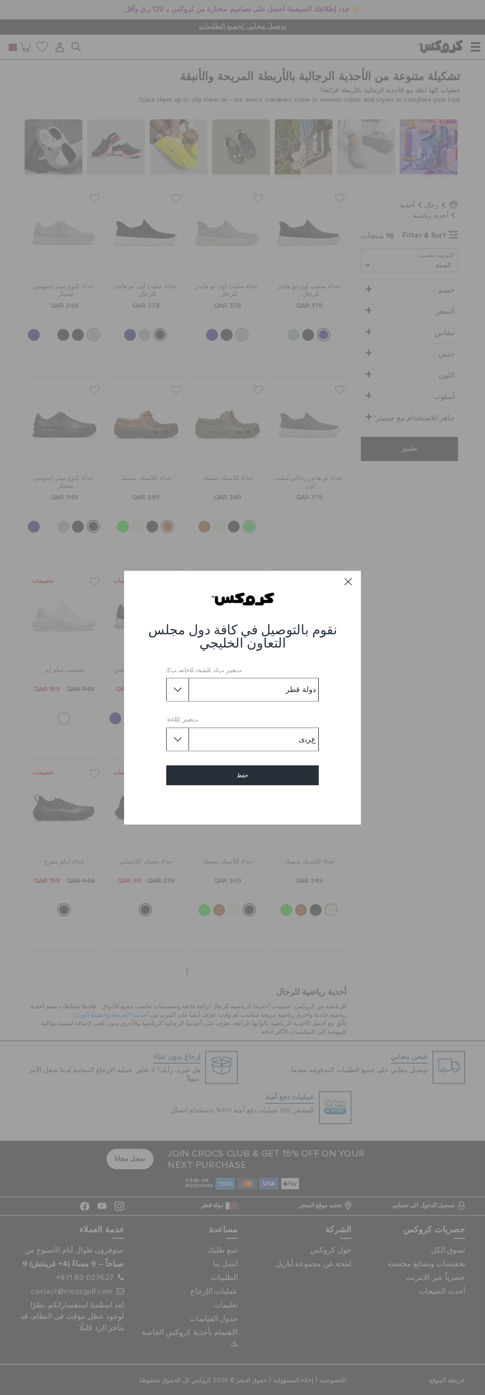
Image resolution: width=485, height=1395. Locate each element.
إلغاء (242, 802)
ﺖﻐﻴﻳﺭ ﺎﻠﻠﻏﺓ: (182, 720)
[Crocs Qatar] (243, 599)
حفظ (242, 775)
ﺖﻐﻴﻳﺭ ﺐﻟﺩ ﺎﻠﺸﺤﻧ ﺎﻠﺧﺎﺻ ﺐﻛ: (204, 670)
